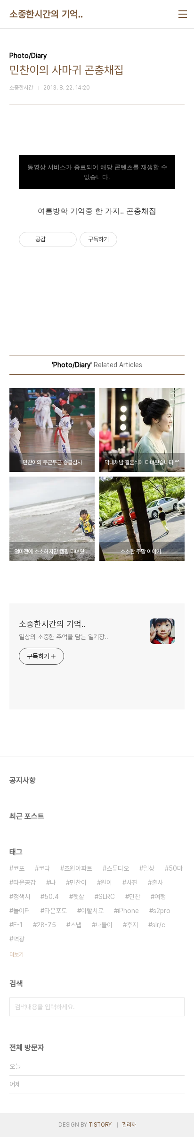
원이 (106, 882)
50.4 (51, 896)
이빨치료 (92, 911)
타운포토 (55, 911)
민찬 (134, 896)
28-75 (46, 925)
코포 (18, 868)
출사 (157, 882)
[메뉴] (182, 14)
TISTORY (100, 1124)
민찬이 (78, 882)
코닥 (44, 868)
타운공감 (24, 882)
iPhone (128, 911)
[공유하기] (54, 239)
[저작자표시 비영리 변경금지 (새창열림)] (130, 239)
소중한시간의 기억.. (46, 14)
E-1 (18, 925)
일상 (148, 868)
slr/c (158, 925)
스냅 (75, 925)
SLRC (106, 896)
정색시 (21, 896)
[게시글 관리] (66, 239)
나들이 (104, 925)
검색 (175, 1007)
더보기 (16, 954)
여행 (160, 896)
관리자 (129, 1124)
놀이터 (21, 911)
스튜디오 (117, 868)
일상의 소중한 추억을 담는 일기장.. (63, 637)
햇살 (78, 896)
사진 (131, 882)
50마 (176, 868)
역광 (18, 939)
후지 (132, 925)
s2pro (161, 911)
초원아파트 (78, 868)
